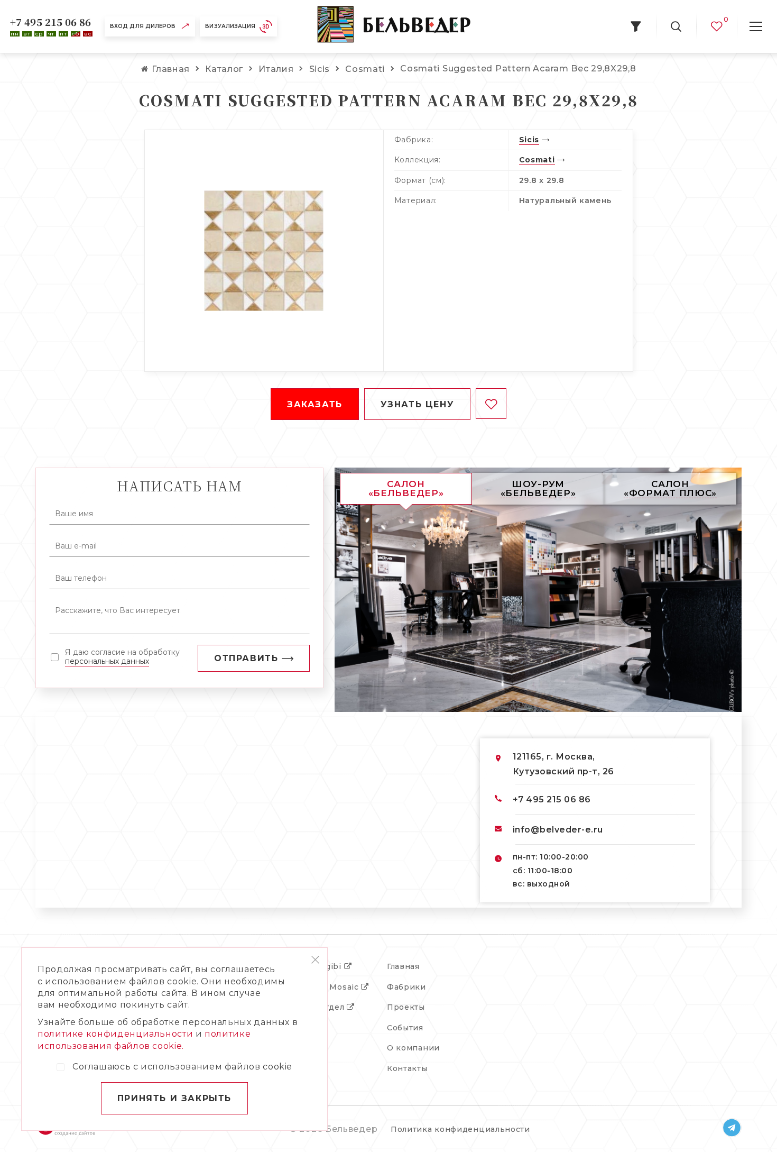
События (405, 1027)
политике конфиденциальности (115, 1034)
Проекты (406, 1007)
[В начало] (393, 26)
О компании (413, 1048)
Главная (403, 966)
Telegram (732, 1127)
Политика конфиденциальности (460, 1129)
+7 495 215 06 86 (50, 21)
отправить (246, 658)
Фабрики (406, 987)
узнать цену (418, 404)
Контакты (407, 1068)
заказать (315, 404)
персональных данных (107, 661)
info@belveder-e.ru (558, 830)
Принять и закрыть (174, 1098)
